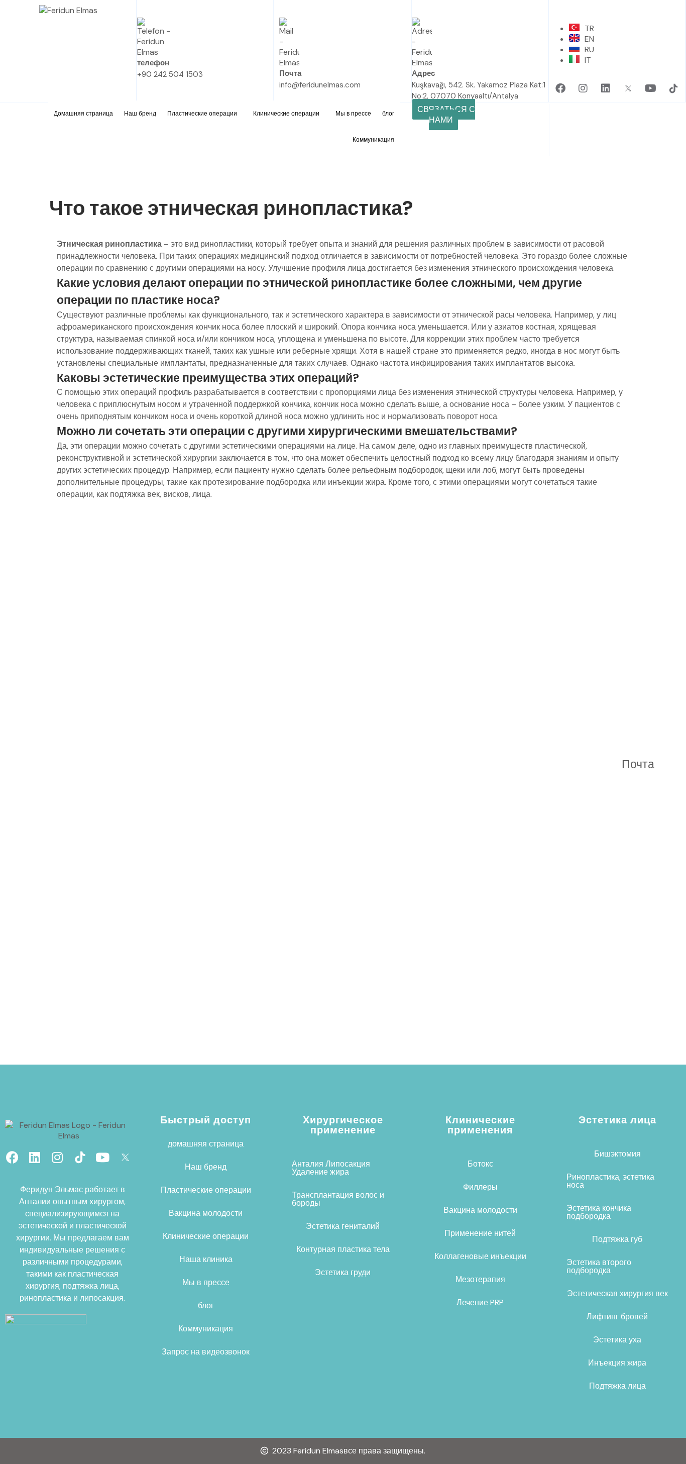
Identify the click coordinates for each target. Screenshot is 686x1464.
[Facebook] (560, 88)
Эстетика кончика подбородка (598, 1212)
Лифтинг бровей (617, 1316)
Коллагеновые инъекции (480, 1256)
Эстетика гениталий (343, 1226)
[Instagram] (583, 88)
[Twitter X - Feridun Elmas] (628, 88)
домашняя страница (206, 1143)
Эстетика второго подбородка (598, 1266)
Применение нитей (480, 1233)
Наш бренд (140, 113)
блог (388, 113)
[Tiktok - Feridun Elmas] (673, 88)
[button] (205, 113)
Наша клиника (206, 1259)
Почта (290, 73)
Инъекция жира (617, 1362)
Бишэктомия (617, 1153)
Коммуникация (373, 139)
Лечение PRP (480, 1302)
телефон (153, 63)
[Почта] (634, 740)
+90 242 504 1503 (170, 74)
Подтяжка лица (617, 1386)
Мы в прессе (353, 113)
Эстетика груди (343, 1272)
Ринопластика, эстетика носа (610, 1181)
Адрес (423, 73)
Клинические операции (286, 113)
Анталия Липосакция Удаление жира (331, 1168)
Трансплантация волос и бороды (338, 1199)
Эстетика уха (617, 1339)
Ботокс (480, 1164)
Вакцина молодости (206, 1213)
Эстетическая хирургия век (617, 1293)
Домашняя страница (83, 113)
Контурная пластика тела (343, 1249)
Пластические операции (202, 113)
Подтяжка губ (617, 1239)
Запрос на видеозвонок (206, 1351)
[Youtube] (651, 88)
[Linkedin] (606, 88)
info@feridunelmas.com (320, 85)
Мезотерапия (480, 1279)
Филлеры (480, 1187)
